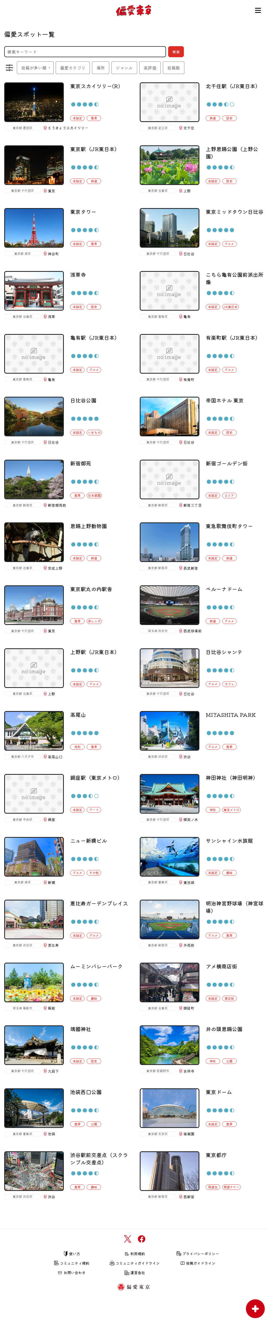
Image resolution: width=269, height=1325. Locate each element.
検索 (176, 51)
